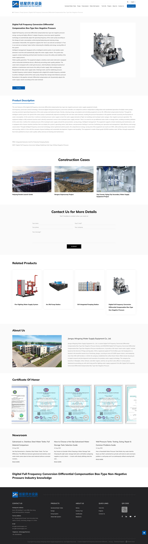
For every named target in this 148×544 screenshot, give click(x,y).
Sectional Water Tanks (57, 508)
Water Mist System (56, 517)
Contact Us (102, 514)
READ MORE (16, 462)
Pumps (52, 511)
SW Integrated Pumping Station (56, 304)
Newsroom (78, 517)
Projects (101, 511)
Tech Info (101, 508)
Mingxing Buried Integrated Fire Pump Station (119, 306)
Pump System (24, 12)
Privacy (111, 541)
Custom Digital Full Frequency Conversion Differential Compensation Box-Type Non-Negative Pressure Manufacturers (93, 541)
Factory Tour (79, 511)
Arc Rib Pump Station (22, 304)
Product (16, 12)
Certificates (79, 514)
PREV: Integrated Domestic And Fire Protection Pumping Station (30, 142)
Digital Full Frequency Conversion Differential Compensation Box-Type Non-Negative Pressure (89, 307)
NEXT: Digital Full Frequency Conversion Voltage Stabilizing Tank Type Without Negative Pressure (40, 145)
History (77, 508)
